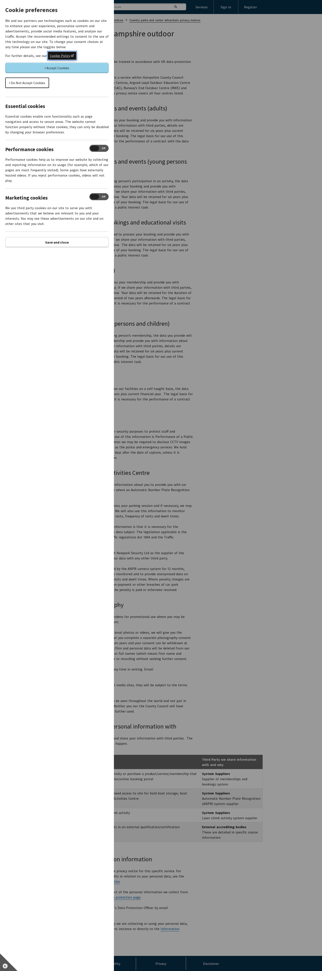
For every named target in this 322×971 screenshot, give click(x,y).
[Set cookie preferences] (9, 962)
